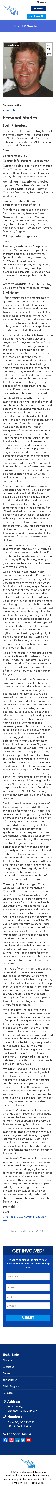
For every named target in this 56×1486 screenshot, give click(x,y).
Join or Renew (10, 1380)
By (18, 1231)
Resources (8, 1393)
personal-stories (12, 45)
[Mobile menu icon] (51, 10)
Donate (6, 1373)
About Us (7, 1360)
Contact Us (8, 1367)
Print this (11, 110)
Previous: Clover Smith (18, 1216)
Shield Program (11, 1386)
